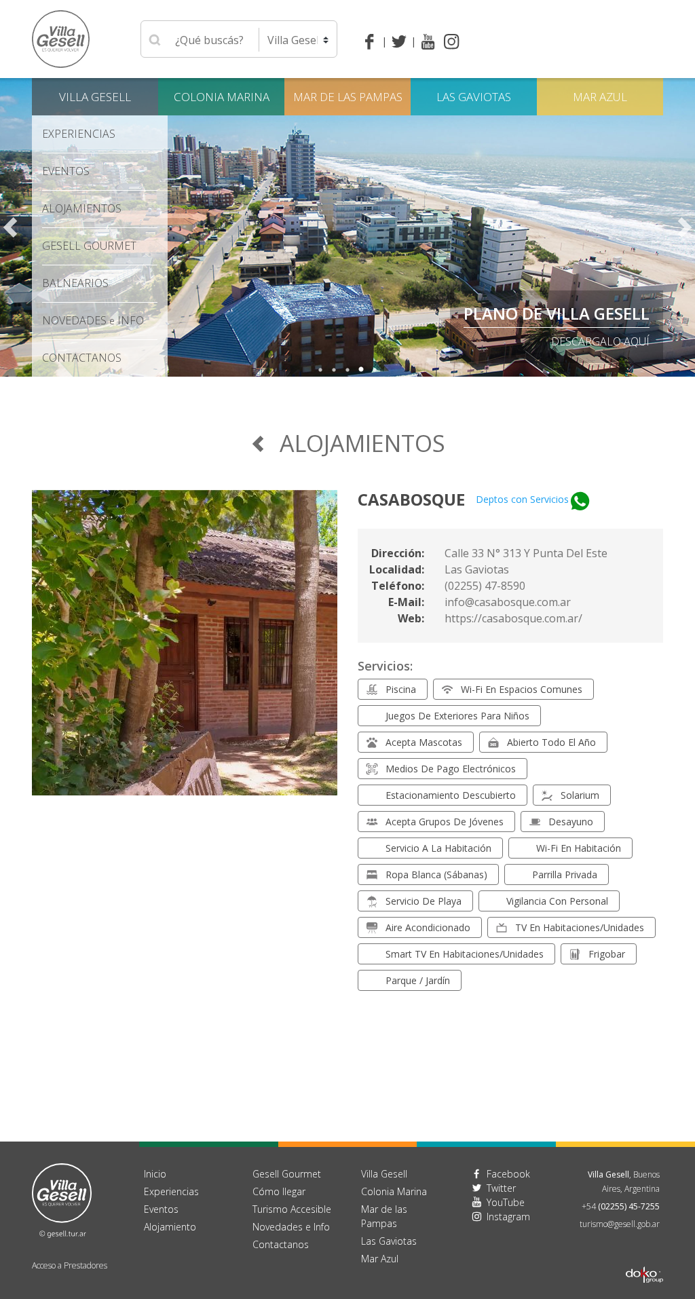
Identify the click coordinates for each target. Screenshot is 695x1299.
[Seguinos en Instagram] (452, 41)
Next (685, 227)
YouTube (506, 1202)
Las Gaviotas (473, 97)
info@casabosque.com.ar (508, 602)
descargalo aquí (600, 341)
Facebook (508, 1173)
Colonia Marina (221, 97)
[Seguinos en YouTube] (428, 41)
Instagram (508, 1216)
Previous (10, 227)
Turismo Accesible (291, 1209)
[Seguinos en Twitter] (401, 41)
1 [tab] (320, 370)
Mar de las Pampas (347, 97)
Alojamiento (170, 1226)
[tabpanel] (347, 227)
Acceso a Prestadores (69, 1265)
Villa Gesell (95, 97)
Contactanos (280, 1244)
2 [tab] (334, 370)
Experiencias (171, 1191)
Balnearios (75, 283)
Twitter (501, 1188)
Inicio (155, 1173)
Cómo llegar (278, 1191)
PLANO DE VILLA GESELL (557, 313)
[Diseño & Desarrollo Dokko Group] (644, 1256)
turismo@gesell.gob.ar (620, 1224)
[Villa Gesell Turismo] (62, 1199)
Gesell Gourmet (89, 245)
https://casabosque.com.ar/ (513, 618)
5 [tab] (374, 370)
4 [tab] (361, 370)
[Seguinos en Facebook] (372, 41)
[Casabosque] (184, 651)
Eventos (66, 171)
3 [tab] (347, 370)
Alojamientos (81, 208)
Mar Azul (600, 97)
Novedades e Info (291, 1226)
